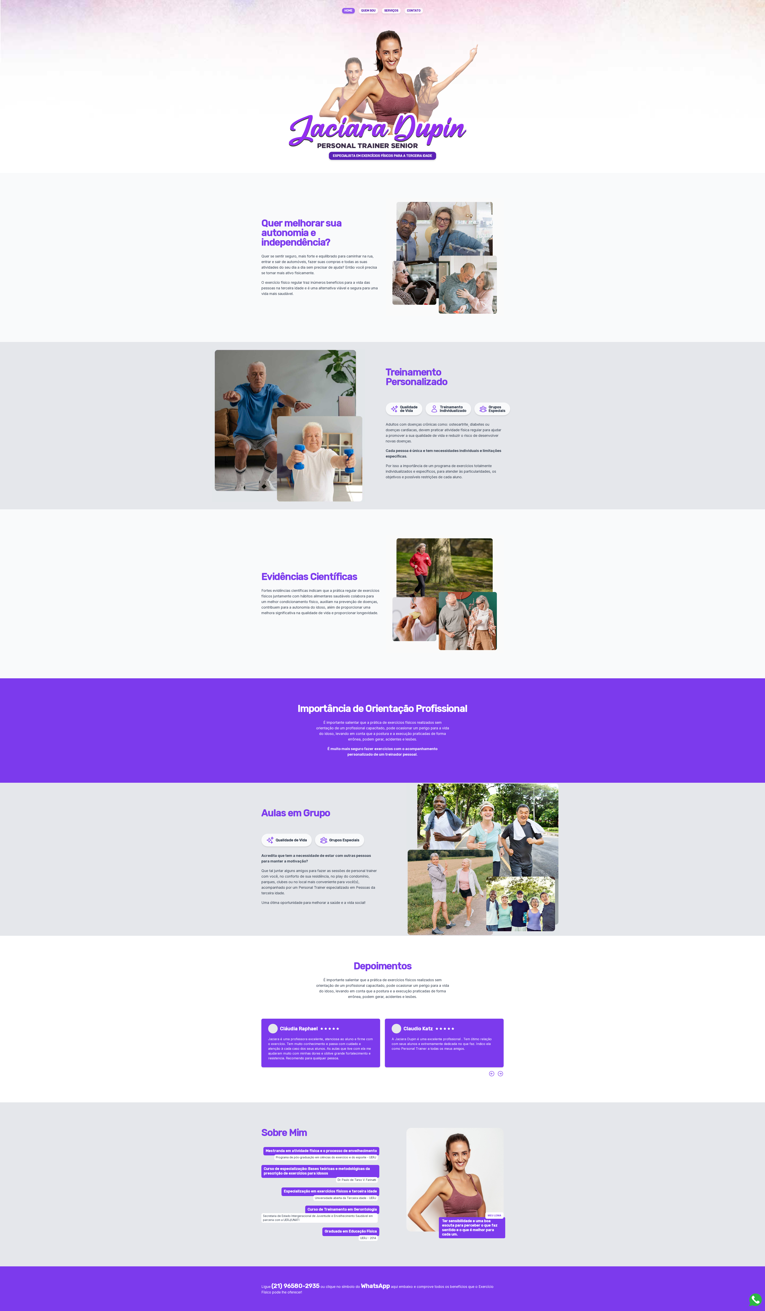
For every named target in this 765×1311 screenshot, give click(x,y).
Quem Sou (368, 10)
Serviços (391, 10)
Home (348, 10)
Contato (414, 10)
